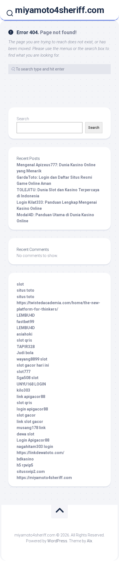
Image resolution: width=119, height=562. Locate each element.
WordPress (57, 541)
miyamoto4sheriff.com (59, 10)
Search (23, 119)
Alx (89, 541)
